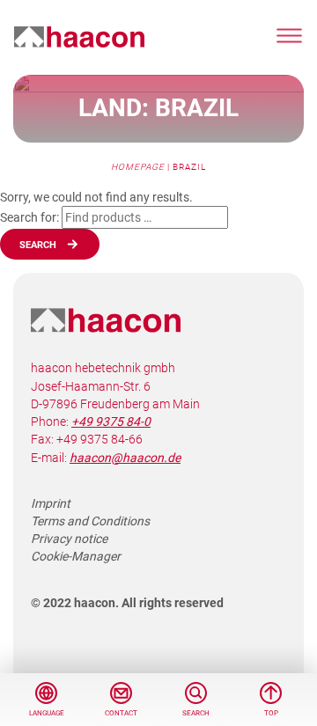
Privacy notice (69, 539)
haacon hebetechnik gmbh (79, 37)
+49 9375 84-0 (111, 421)
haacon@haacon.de (125, 458)
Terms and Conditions (90, 521)
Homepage (138, 167)
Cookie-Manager (76, 556)
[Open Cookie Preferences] (32, 693)
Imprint (50, 503)
